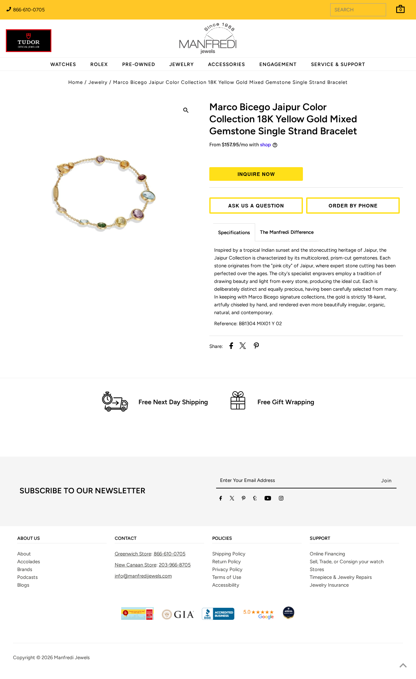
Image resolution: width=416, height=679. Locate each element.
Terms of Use (226, 577)
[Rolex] (384, 42)
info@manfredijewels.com (143, 576)
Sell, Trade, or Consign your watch (347, 562)
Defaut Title (306, 157)
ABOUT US (28, 538)
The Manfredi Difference (287, 232)
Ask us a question (256, 205)
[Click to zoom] (186, 111)
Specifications (234, 232)
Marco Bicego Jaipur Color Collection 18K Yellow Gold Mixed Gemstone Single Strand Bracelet (230, 82)
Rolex (384, 35)
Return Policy (226, 562)
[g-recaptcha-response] (208, 674)
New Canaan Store (135, 565)
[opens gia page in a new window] (177, 618)
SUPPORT (320, 538)
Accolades (28, 562)
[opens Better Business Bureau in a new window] (218, 618)
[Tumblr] (255, 499)
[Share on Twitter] (243, 346)
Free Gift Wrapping (285, 402)
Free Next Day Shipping (173, 402)
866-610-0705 (28, 10)
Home (75, 82)
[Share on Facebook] (231, 346)
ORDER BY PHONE (353, 205)
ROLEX (99, 64)
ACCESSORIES (226, 64)
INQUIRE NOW (256, 174)
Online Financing (327, 554)
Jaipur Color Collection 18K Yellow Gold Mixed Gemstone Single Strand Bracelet (283, 119)
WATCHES (63, 64)
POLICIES (222, 538)
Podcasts (27, 577)
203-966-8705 (175, 565)
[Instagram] (281, 499)
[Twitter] (232, 499)
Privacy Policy (227, 569)
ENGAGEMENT (278, 64)
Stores (317, 569)
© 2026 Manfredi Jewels (63, 657)
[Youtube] (268, 499)
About (24, 554)
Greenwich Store (133, 554)
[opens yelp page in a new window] (137, 618)
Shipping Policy (228, 554)
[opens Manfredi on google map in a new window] (258, 618)
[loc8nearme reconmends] (288, 618)
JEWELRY (181, 64)
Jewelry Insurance (329, 585)
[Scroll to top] (403, 665)
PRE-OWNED (138, 64)
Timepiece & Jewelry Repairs (341, 577)
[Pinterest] (243, 499)
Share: (216, 346)
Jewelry (98, 82)
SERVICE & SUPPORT (338, 64)
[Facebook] (220, 499)
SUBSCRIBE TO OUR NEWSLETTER (82, 490)
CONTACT (125, 538)
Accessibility (225, 585)
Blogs (23, 585)
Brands (24, 569)
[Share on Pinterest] (256, 346)
